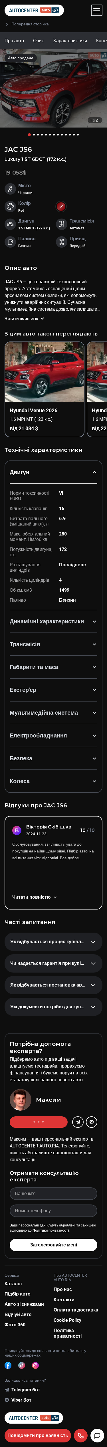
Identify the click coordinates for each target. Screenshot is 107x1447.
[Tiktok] (21, 1365)
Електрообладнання (38, 735)
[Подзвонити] (81, 1435)
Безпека (21, 758)
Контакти (64, 1299)
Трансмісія (25, 644)
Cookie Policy (67, 1320)
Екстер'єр (23, 689)
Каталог (14, 1283)
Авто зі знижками (24, 1304)
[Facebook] (8, 1365)
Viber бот (21, 1400)
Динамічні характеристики (47, 621)
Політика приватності (68, 1333)
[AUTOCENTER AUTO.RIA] (34, 10)
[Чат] (97, 1435)
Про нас (63, 1289)
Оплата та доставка (76, 1310)
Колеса (20, 781)
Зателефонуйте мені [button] (53, 1245)
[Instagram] (35, 1365)
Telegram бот (25, 1390)
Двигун (19, 472)
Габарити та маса (34, 667)
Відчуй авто (18, 1314)
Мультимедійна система (44, 712)
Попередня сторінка (30, 24)
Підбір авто (18, 1294)
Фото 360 (15, 1324)
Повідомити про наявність (37, 1435)
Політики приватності (51, 1230)
